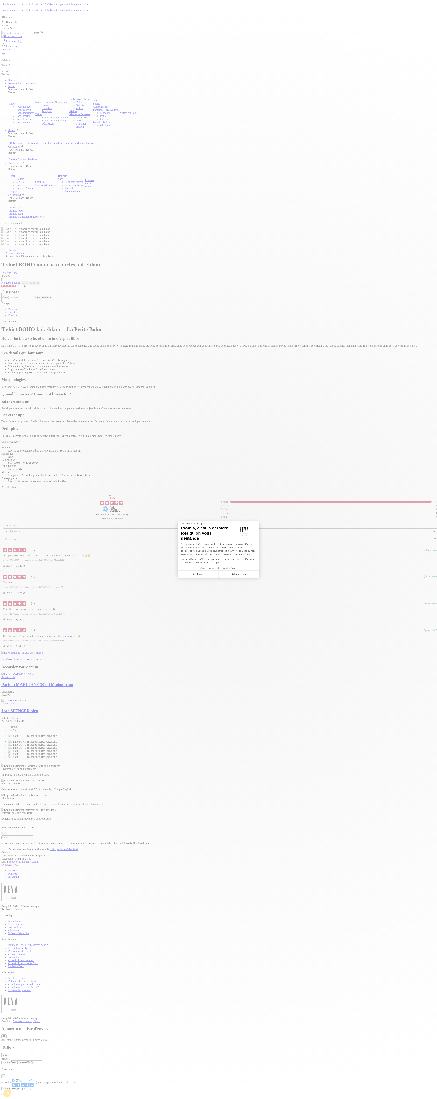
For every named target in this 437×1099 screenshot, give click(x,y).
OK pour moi (239, 574)
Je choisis (198, 574)
